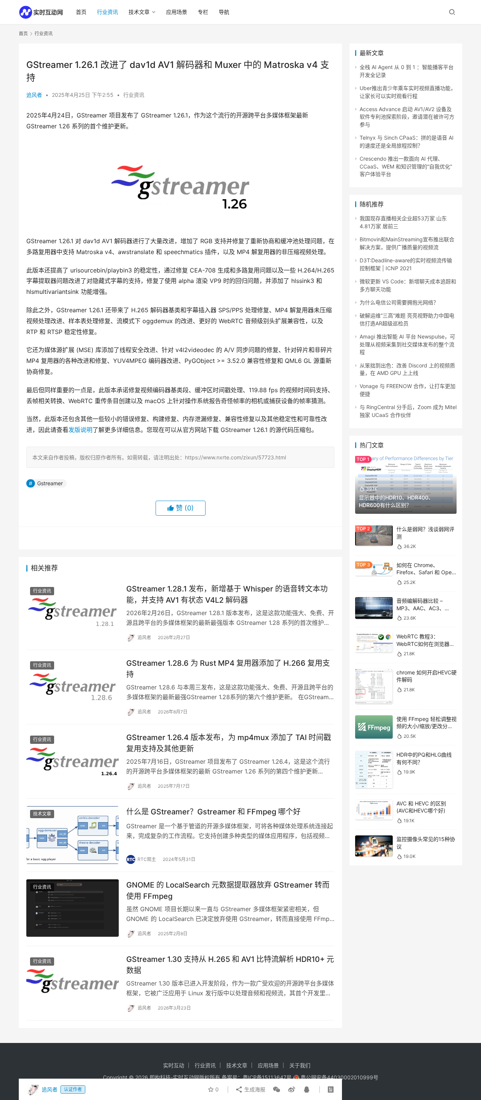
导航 (224, 12)
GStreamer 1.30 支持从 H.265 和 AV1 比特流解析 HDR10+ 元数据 (230, 965)
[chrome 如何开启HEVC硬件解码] (374, 686)
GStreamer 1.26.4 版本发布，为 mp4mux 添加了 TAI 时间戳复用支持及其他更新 (228, 743)
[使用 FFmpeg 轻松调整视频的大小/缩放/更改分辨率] (374, 727)
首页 (81, 12)
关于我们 (299, 1065)
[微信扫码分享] (276, 1089)
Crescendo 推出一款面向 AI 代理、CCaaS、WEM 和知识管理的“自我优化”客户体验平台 (406, 166)
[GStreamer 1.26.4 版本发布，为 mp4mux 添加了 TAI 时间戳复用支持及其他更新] (72, 761)
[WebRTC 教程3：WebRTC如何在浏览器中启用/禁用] (374, 642)
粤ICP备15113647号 (267, 1077)
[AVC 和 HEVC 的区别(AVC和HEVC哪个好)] (374, 810)
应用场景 (176, 12)
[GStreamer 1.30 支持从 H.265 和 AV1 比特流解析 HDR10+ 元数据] (72, 982)
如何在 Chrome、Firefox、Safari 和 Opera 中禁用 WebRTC (426, 572)
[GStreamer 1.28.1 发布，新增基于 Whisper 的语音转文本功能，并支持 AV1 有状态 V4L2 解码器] (72, 612)
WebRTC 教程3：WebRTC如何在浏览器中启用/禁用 (425, 643)
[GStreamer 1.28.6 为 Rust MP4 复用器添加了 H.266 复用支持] (72, 686)
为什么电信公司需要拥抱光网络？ (399, 302)
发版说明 (80, 429)
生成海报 (254, 1089)
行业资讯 (107, 12)
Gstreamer (50, 483)
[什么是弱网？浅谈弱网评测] (374, 535)
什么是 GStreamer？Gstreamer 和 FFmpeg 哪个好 (213, 811)
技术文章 (139, 12)
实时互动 (173, 1065)
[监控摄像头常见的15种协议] (374, 845)
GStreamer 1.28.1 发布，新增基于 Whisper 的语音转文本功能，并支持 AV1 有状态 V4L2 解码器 (227, 594)
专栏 (203, 12)
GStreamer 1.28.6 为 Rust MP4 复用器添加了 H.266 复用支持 (228, 669)
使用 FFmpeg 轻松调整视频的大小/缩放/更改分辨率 (426, 726)
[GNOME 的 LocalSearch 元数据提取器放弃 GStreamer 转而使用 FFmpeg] (72, 908)
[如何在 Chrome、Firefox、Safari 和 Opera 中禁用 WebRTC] (374, 568)
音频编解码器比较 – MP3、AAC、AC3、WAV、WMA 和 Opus (421, 607)
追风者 (34, 95)
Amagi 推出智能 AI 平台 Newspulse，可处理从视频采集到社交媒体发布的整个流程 (407, 344)
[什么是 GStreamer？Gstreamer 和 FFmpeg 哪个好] (72, 835)
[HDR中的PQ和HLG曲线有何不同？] (374, 769)
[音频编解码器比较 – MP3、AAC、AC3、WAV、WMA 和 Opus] (374, 608)
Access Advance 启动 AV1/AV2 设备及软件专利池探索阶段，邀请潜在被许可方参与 (407, 117)
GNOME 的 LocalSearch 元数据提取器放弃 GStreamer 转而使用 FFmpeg (228, 890)
